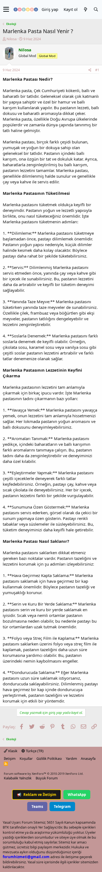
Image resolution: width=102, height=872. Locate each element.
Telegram (62, 806)
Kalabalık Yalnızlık (18, 778)
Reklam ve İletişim (36, 794)
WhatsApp (77, 794)
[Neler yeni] (85, 9)
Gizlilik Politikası (49, 758)
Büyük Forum (47, 778)
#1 (97, 70)
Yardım (71, 758)
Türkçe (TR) (34, 750)
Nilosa (12, 38)
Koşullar (26, 758)
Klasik (12, 750)
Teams (37, 806)
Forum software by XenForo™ (44, 773)
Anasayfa (88, 758)
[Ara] (96, 9)
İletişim (10, 758)
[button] (6, 9)
